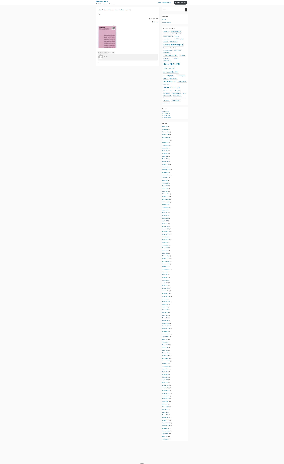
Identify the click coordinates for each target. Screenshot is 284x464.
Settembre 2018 (166, 366)
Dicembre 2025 (166, 137)
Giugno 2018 (165, 374)
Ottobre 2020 (165, 299)
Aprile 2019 (165, 347)
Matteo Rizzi (166, 84)
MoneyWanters (167, 117)
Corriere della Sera (173, 45)
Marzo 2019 (165, 350)
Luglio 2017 (165, 404)
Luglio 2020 (165, 307)
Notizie (159, 2)
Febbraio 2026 (165, 132)
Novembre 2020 (166, 296)
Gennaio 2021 (165, 291)
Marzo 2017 (165, 414)
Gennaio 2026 (165, 134)
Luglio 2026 (165, 126)
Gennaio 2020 (165, 323)
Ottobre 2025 (165, 142)
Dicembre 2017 (166, 390)
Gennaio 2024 (165, 196)
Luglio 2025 (165, 150)
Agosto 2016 (165, 433)
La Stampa (168, 76)
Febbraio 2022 (165, 256)
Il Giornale (166, 58)
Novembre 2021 (166, 264)
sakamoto (155, 22)
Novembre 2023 (166, 202)
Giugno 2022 (165, 245)
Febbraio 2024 (165, 194)
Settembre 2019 (166, 334)
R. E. (184, 93)
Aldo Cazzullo (166, 33)
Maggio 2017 (165, 409)
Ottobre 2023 (165, 204)
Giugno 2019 (165, 342)
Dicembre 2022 (166, 231)
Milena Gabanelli (167, 90)
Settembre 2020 (166, 301)
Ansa (177, 36)
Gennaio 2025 (165, 164)
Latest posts (111, 52)
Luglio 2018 (165, 371)
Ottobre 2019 (165, 331)
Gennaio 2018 (165, 388)
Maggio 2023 (165, 218)
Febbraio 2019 (165, 353)
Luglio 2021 (165, 274)
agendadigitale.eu (176, 31)
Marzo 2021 (165, 285)
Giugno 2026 (165, 129)
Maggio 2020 (165, 312)
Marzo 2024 (165, 191)
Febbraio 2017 (165, 417)
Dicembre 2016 (166, 423)
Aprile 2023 (165, 220)
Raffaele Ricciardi (167, 95)
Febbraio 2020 (165, 320)
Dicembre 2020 (166, 293)
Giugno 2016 (165, 439)
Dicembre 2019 (166, 326)
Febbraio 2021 (165, 288)
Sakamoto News (102, 2)
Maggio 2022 (165, 247)
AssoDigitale (178, 39)
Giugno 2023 (165, 215)
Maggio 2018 (165, 377)
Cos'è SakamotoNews (180, 2)
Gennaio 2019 (165, 355)
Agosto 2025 (165, 148)
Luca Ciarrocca (173, 78)
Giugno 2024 (165, 183)
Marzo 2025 (165, 159)
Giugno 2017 (165, 406)
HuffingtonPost (166, 52)
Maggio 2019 (165, 344)
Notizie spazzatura (166, 2)
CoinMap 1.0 (167, 113)
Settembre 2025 (166, 145)
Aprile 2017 (165, 412)
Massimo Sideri (182, 81)
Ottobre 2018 (165, 363)
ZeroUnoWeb (166, 103)
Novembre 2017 (166, 393)
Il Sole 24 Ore (171, 64)
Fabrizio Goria (173, 47)
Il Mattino (175, 58)
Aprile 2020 (165, 315)
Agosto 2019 (165, 336)
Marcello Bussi (169, 81)
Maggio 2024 (165, 185)
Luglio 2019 (165, 339)
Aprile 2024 (165, 188)
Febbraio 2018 (165, 385)
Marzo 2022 (165, 253)
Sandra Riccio (177, 95)
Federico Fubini (167, 50)
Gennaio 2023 (165, 229)
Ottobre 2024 (165, 172)
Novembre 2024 (166, 169)
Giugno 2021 (165, 277)
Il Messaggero (167, 60)
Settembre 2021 (166, 269)
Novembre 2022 (166, 234)
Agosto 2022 (165, 242)
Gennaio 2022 (165, 258)
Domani (165, 47)
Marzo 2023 (165, 223)
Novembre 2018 (166, 361)
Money (177, 91)
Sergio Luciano (166, 97)
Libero (165, 78)
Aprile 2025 (165, 156)
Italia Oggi (169, 68)
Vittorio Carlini (176, 100)
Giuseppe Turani (177, 50)
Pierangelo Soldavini (176, 93)
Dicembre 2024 (166, 167)
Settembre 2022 (166, 239)
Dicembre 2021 (166, 261)
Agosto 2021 (165, 272)
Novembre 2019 (166, 328)
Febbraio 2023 (165, 226)
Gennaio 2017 (165, 420)
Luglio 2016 (165, 436)
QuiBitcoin (166, 111)
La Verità (181, 75)
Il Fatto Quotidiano (170, 55)
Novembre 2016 (166, 425)
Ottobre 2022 (165, 237)
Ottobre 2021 (165, 266)
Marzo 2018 (165, 382)
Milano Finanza (171, 87)
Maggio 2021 (165, 280)
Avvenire (165, 41)
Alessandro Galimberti (168, 36)
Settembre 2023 (166, 207)
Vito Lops (166, 100)
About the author (102, 52)
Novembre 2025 (166, 140)
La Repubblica (170, 72)
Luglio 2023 (165, 212)
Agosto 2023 (165, 210)
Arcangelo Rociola (167, 39)
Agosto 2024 (165, 177)
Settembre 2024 (166, 175)
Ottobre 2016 (165, 428)
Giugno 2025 (165, 153)
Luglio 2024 (165, 180)
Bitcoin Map (167, 115)
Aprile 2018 (165, 379)
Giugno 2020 (165, 309)
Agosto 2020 (165, 304)
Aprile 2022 (165, 250)
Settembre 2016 (166, 431)
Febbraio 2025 (165, 161)
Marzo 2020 (165, 317)
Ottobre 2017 (165, 396)
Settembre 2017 (166, 398)
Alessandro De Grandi (176, 33)
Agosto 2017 (165, 401)
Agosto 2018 (165, 369)
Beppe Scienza (173, 41)
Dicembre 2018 (166, 358)
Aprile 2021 (165, 282)
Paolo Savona (166, 93)
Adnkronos (166, 31)
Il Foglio (182, 55)
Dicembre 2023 (166, 199)
